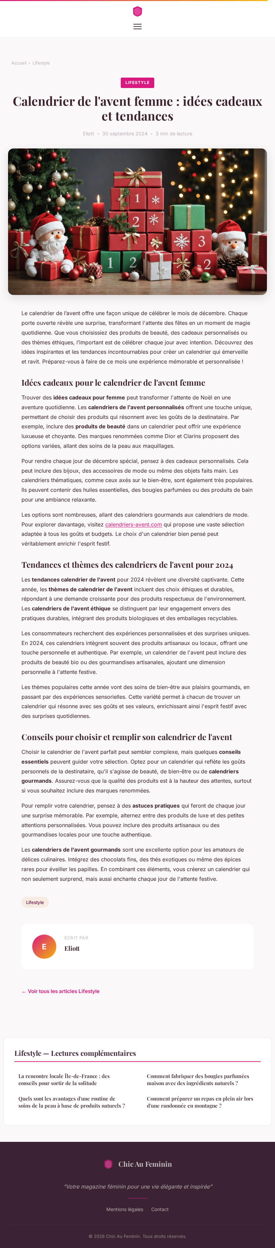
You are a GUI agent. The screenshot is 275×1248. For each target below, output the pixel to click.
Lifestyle (41, 63)
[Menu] (137, 26)
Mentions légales (124, 1209)
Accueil (18, 63)
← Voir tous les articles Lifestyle (60, 991)
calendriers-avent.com (133, 524)
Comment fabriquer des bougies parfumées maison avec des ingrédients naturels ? (198, 1079)
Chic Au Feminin (145, 1163)
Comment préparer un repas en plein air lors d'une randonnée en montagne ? (200, 1102)
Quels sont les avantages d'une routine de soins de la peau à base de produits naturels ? (71, 1102)
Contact (160, 1209)
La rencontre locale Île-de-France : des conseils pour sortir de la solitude (64, 1079)
